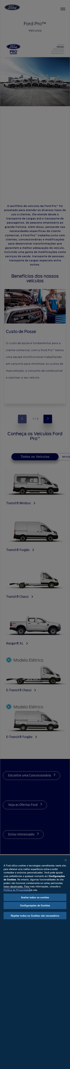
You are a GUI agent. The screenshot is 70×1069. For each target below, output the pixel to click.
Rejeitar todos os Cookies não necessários (35, 915)
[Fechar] (66, 860)
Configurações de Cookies (35, 905)
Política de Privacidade (16, 890)
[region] (35, 962)
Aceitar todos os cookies (35, 897)
